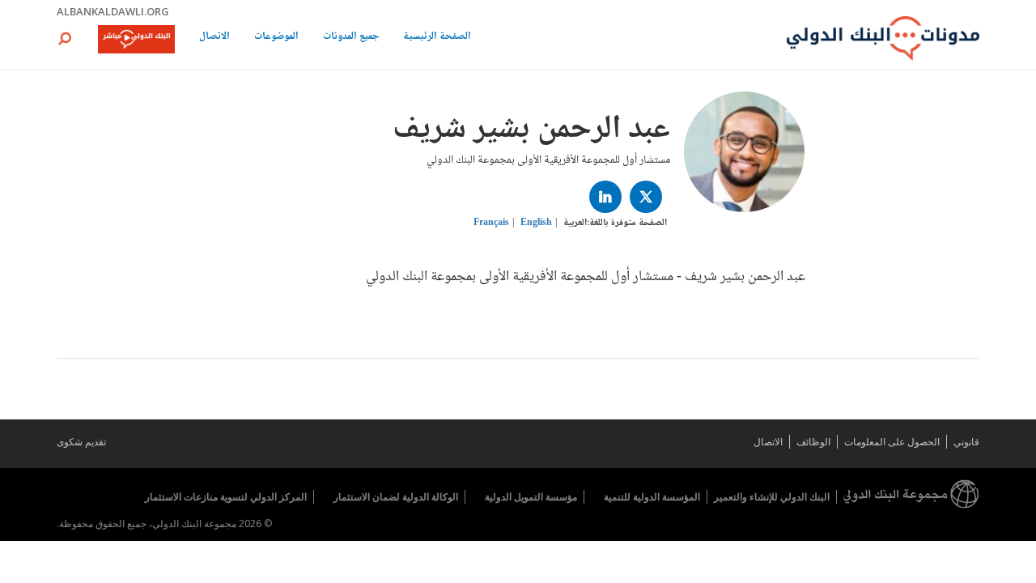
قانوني (966, 442)
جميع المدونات (351, 37)
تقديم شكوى (81, 442)
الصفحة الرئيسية (437, 37)
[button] (64, 38)
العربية (575, 223)
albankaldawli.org (113, 11)
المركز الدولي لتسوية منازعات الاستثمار (226, 497)
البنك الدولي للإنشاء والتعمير (772, 497)
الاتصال (214, 37)
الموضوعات (276, 37)
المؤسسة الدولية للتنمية (652, 497)
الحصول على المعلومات (892, 442)
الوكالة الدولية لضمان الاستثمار (395, 497)
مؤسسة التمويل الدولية (531, 497)
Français (491, 223)
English (536, 223)
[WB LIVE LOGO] (136, 40)
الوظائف (813, 442)
